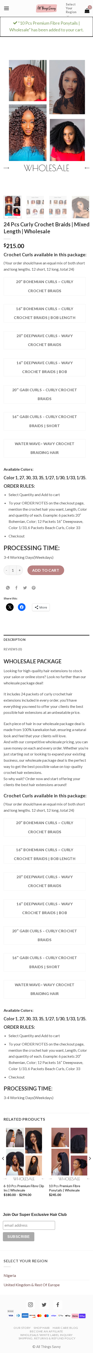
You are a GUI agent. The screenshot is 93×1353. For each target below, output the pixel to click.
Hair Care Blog (65, 1328)
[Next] (82, 115)
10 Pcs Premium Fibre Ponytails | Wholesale (64, 1188)
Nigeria (10, 1275)
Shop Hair (42, 1328)
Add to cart (45, 570)
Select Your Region (71, 8)
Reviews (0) (13, 649)
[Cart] (87, 10)
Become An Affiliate (46, 1331)
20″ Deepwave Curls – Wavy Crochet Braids (44, 340)
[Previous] (11, 115)
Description (15, 640)
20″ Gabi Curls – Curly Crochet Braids (44, 394)
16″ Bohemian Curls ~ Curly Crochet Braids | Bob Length (44, 313)
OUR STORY (22, 1328)
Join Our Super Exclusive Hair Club (35, 1215)
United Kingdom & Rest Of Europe (32, 1284)
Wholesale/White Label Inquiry (46, 1335)
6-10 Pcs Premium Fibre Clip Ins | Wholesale (24, 1188)
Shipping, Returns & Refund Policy (47, 1338)
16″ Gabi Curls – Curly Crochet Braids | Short (44, 421)
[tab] (46, 639)
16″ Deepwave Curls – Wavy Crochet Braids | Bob (44, 367)
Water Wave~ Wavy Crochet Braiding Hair (45, 448)
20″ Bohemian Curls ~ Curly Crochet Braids (44, 286)
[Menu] (6, 8)
